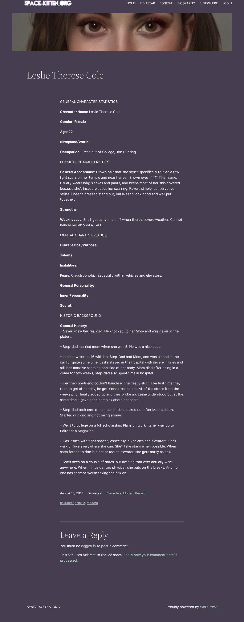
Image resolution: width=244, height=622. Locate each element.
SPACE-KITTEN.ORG (43, 607)
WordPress (208, 607)
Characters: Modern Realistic (126, 493)
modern (92, 503)
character (67, 503)
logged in (88, 546)
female (80, 503)
